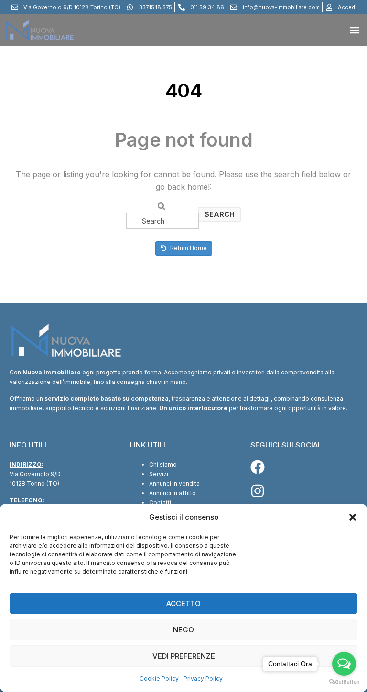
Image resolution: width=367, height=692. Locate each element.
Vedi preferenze (183, 655)
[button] (352, 517)
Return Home (188, 248)
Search (220, 214)
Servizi (158, 474)
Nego (183, 629)
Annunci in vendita (174, 483)
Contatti (160, 502)
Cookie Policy (159, 678)
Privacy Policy (203, 678)
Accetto (183, 603)
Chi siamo (163, 464)
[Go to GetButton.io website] (344, 682)
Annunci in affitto (172, 493)
